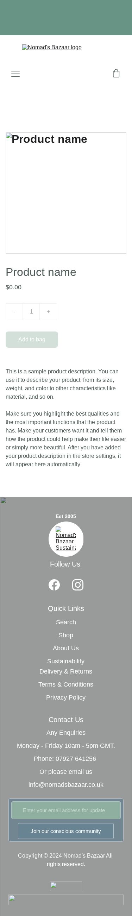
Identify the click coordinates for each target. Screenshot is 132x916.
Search (66, 622)
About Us (66, 648)
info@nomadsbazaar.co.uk (66, 784)
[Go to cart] (116, 74)
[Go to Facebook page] (54, 584)
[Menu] (15, 74)
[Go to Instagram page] (77, 584)
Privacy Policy (66, 697)
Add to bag (31, 339)
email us (80, 771)
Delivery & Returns (65, 671)
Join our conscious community (66, 831)
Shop (65, 635)
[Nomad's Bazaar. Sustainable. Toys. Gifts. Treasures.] (66, 539)
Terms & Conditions (65, 684)
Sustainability (65, 661)
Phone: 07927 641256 (65, 758)
